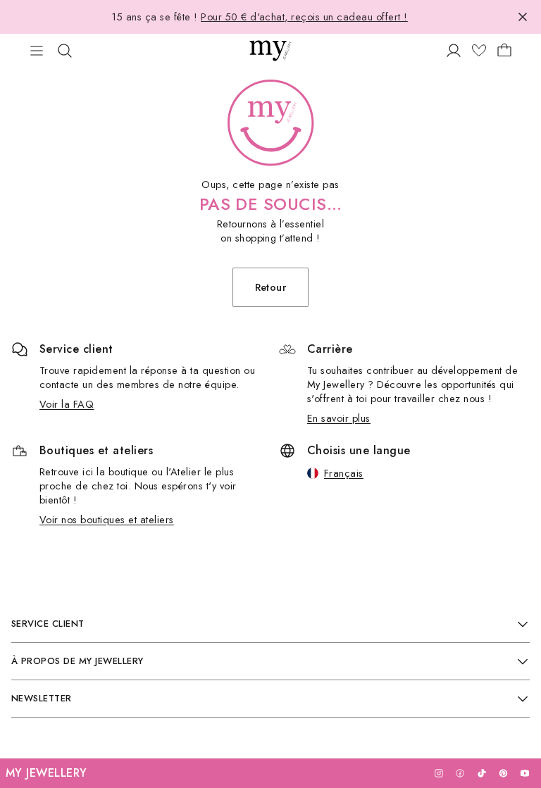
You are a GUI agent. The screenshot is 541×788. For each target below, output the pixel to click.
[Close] (523, 17)
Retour (271, 287)
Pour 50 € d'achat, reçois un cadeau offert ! (304, 16)
